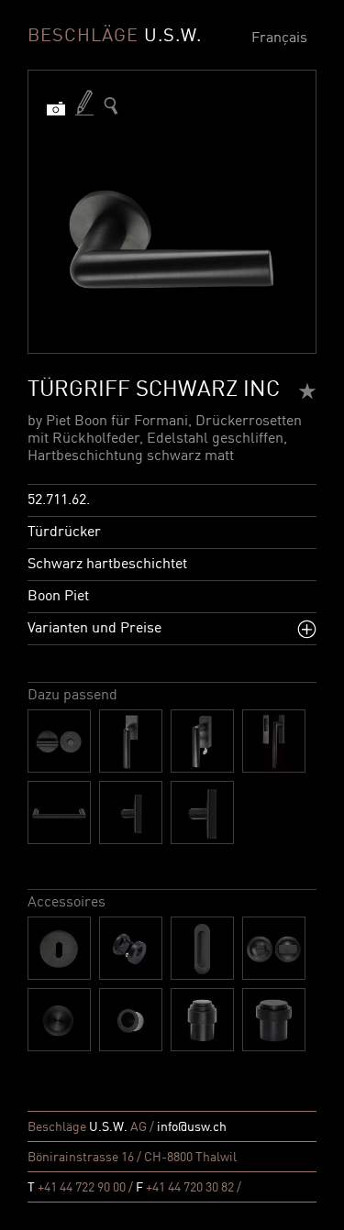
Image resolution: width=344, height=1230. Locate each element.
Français (279, 38)
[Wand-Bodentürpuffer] (202, 1019)
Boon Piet (58, 596)
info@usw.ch (192, 1127)
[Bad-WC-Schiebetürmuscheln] (273, 948)
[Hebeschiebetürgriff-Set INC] (273, 741)
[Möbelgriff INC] (59, 812)
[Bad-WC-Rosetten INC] (59, 741)
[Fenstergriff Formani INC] (130, 741)
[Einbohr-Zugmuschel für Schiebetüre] (130, 1019)
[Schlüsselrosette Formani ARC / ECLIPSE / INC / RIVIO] (59, 948)
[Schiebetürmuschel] (202, 948)
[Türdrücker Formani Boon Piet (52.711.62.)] (111, 105)
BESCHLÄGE (115, 36)
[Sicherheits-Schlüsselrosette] (130, 948)
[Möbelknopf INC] (130, 812)
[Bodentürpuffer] (273, 1019)
